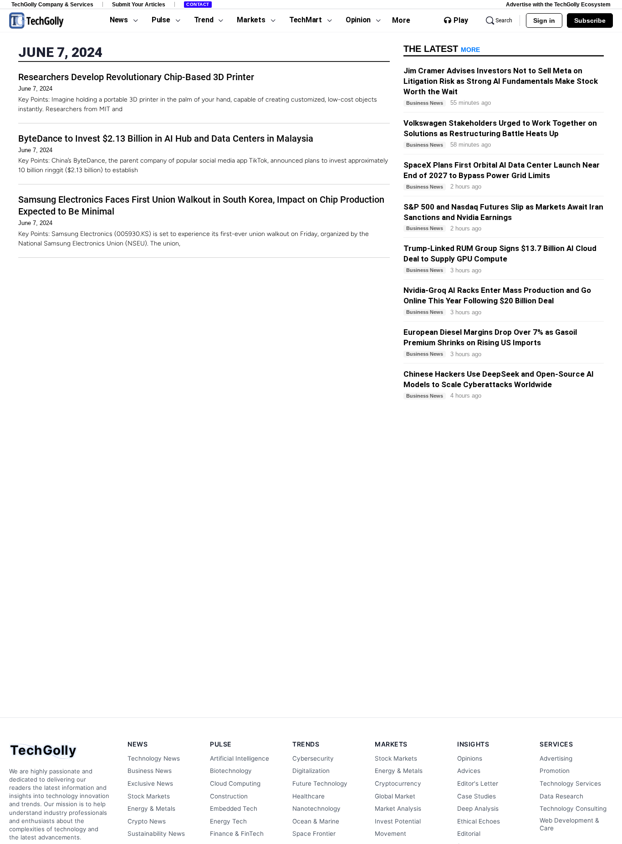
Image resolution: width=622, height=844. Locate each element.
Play (461, 20)
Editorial (468, 833)
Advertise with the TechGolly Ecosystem (558, 4)
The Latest (441, 49)
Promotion (555, 770)
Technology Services (570, 783)
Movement (390, 833)
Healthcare (308, 796)
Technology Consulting (573, 808)
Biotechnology (231, 770)
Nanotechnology (316, 808)
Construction (229, 796)
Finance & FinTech (237, 833)
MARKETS (391, 744)
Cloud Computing (235, 783)
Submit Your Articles (138, 4)
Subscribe (590, 20)
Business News (149, 770)
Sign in (544, 20)
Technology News (153, 758)
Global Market (395, 796)
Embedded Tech (233, 808)
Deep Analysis (478, 808)
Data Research (561, 796)
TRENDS (305, 744)
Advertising (556, 758)
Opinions (469, 758)
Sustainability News (156, 833)
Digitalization (311, 770)
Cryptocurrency (398, 783)
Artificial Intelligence (239, 758)
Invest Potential (398, 821)
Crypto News (146, 821)
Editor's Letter (477, 783)
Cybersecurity (313, 758)
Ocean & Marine (315, 821)
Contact (197, 4)
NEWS (137, 744)
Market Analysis (398, 808)
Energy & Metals (151, 808)
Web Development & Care (569, 824)
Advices (468, 770)
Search (503, 20)
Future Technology (319, 783)
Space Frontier (314, 833)
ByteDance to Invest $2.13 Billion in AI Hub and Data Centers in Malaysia (165, 138)
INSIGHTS (473, 744)
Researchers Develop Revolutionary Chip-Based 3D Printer (136, 77)
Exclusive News (150, 783)
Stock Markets (148, 796)
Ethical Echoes (478, 821)
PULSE (221, 744)
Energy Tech (228, 821)
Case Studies (476, 796)
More (401, 20)
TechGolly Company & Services (52, 4)
